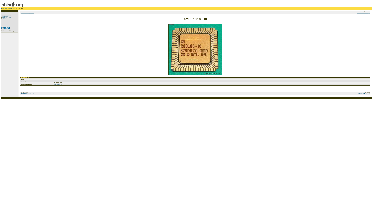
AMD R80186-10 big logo (363, 13)
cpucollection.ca (58, 84)
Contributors (5, 16)
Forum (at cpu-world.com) (8, 17)
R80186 (13, 8)
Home (2, 8)
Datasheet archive (6, 15)
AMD (6, 8)
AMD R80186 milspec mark (27, 13)
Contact (4, 18)
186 (9, 8)
